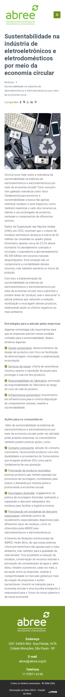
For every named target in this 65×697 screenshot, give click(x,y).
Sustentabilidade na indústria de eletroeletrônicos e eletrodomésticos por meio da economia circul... (32, 90)
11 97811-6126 (32, 674)
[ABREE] (22, 14)
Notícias (10, 82)
